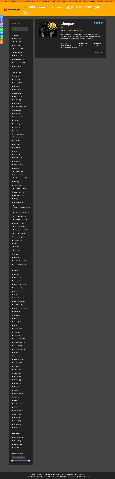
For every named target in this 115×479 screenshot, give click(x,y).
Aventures (18, 288)
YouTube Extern (20, 261)
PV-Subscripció (21, 219)
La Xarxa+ (18, 165)
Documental (19, 339)
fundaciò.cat (39, 476)
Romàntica (18, 404)
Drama (18, 346)
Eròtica (17, 352)
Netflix (17, 185)
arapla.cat (53, 476)
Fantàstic (18, 363)
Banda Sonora (77, 1)
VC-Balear (19, 52)
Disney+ (17, 127)
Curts (16, 325)
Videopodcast (29, 1)
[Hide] (0, 45)
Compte (6, 1)
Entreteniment (19, 349)
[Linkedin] (1, 35)
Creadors (100, 1)
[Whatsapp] (1, 29)
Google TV (18, 144)
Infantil (17, 373)
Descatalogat (19, 124)
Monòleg (17, 380)
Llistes (86, 1)
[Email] (1, 38)
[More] (1, 42)
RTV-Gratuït (20, 226)
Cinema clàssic (19, 301)
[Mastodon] (1, 20)
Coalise (17, 113)
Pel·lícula (18, 437)
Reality (16, 400)
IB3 (16, 151)
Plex (16, 199)
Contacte (75, 474)
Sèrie (17, 441)
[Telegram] (1, 32)
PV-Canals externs (22, 213)
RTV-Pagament (21, 230)
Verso (17, 254)
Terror (17, 421)
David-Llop (86, 476)
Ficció (16, 366)
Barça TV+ (18, 103)
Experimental (18, 359)
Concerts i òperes (20, 308)
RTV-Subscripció (21, 233)
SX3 (16, 244)
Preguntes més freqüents (52, 474)
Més (38, 1)
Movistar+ (18, 175)
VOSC (17, 39)
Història (18, 370)
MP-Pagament (21, 178)
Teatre (17, 417)
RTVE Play (18, 240)
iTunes (17, 154)
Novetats (46, 1)
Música (17, 383)
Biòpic (17, 294)
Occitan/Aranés (19, 63)
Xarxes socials (16, 1)
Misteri (17, 376)
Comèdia (18, 305)
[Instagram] (1, 23)
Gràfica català (66, 1)
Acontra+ (18, 83)
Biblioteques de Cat (20, 107)
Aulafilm (17, 100)
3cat (16, 76)
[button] (94, 23)
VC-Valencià (20, 49)
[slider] (12, 461)
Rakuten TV (19, 223)
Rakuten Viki (19, 237)
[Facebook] (1, 26)
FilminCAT (19, 134)
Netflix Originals (21, 188)
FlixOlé (17, 141)
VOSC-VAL (19, 42)
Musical (17, 387)
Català (17, 46)
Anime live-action (20, 284)
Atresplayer (18, 96)
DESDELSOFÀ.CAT (39, 474)
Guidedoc (18, 148)
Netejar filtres (16, 24)
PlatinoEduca (19, 195)
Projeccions (56, 1)
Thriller (17, 424)
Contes (17, 312)
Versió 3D (17, 66)
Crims (17, 315)
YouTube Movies (20, 264)
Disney (17, 332)
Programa (18, 444)
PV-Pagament (20, 216)
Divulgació (18, 335)
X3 (17, 250)
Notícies (92, 1)
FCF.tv (16, 130)
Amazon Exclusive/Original (22, 208)
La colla (17, 161)
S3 (17, 247)
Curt (16, 448)
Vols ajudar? (108, 1)
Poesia (17, 397)
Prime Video (19, 202)
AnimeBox (18, 90)
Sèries (17, 407)
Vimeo (17, 257)
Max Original (19, 171)
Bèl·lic (17, 291)
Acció (17, 274)
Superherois (18, 411)
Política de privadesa (66, 474)
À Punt (17, 79)
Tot (24, 7)
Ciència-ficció (19, 298)
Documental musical (21, 342)
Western (17, 428)
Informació (82, 474)
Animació (18, 277)
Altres (17, 86)
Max (16, 168)
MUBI (16, 182)
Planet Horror (19, 192)
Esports (69, 31)
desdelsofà (18, 329)
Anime (17, 281)
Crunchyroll (18, 117)
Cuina (16, 318)
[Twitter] (1, 16)
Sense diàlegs (19, 59)
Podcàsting (18, 393)
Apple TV (18, 93)
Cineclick (17, 110)
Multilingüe (19, 56)
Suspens (18, 414)
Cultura (17, 322)
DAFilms (17, 120)
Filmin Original (20, 137)
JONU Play (18, 158)
